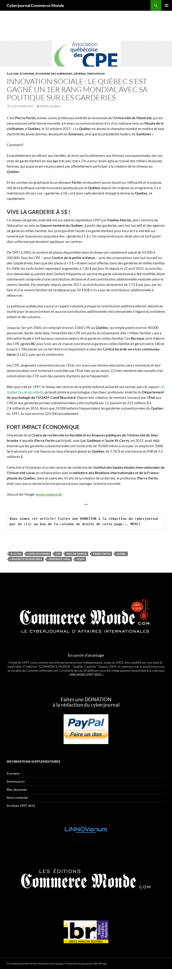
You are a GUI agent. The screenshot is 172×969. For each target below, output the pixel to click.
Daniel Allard (50, 106)
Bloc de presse (17, 789)
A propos (13, 773)
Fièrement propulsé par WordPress (86, 963)
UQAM (80, 559)
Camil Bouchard (38, 553)
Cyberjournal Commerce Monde (35, 5)
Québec (121, 553)
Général (80, 73)
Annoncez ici (16, 781)
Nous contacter (17, 797)
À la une (13, 73)
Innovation (96, 73)
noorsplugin (56, 963)
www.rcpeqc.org (48, 494)
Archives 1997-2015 (21, 805)
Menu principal (166, 5)
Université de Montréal (26, 559)
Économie (27, 73)
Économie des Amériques (54, 73)
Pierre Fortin (101, 553)
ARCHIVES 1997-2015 (86, 674)
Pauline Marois (77, 553)
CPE (58, 553)
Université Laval (59, 559)
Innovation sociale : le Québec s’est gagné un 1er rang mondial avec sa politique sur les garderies (77, 89)
